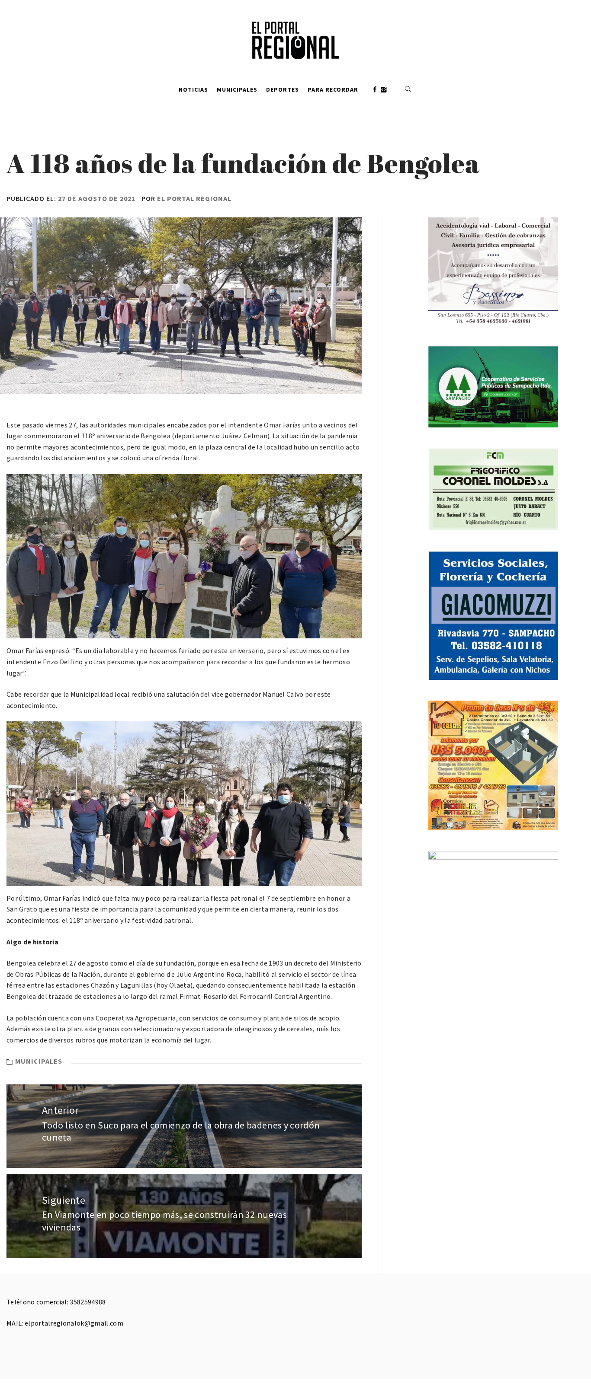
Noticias (193, 89)
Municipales (237, 89)
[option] (184, 556)
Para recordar (333, 89)
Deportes (282, 89)
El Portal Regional (194, 198)
